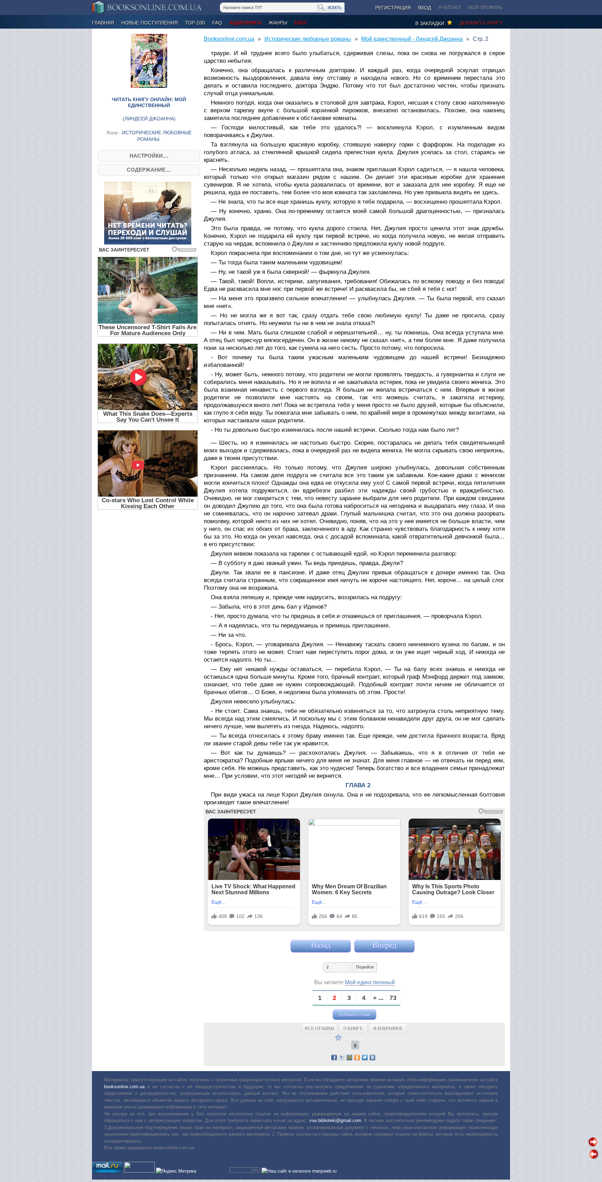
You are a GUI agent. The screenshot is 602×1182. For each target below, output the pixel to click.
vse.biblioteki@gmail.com (335, 1120)
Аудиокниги (245, 22)
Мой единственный (370, 982)
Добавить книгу (481, 22)
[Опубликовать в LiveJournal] (342, 1057)
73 (392, 998)
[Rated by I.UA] (139, 1171)
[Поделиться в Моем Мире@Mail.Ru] (349, 1057)
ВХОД (424, 7)
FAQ (217, 22)
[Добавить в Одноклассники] (357, 1057)
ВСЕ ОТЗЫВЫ (319, 1028)
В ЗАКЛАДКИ (431, 23)
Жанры (278, 22)
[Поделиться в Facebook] (334, 1057)
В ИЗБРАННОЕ (388, 1028)
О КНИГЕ (353, 1028)
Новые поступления (149, 22)
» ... (378, 998)
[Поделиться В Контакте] (372, 1057)
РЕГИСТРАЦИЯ (393, 7)
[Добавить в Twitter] (365, 1057)
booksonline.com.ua (124, 1086)
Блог (300, 22)
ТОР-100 (195, 22)
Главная (103, 22)
